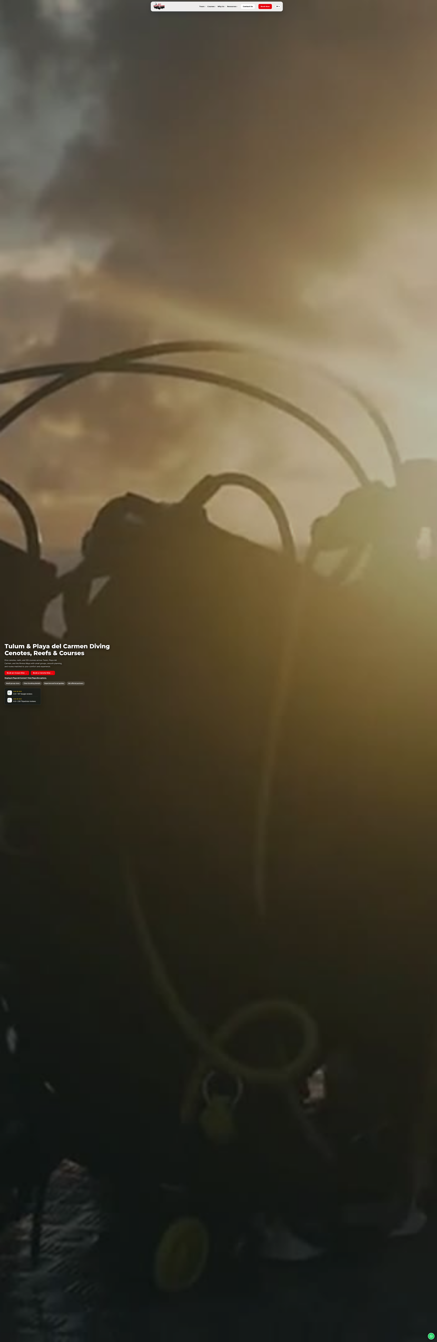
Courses (211, 6)
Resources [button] (232, 6)
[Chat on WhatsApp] (431, 1336)
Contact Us (248, 6)
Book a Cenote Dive (43, 673)
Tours (202, 6)
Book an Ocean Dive (17, 673)
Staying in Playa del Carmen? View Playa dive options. (26, 678)
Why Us (221, 6)
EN (278, 6)
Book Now (265, 6)
